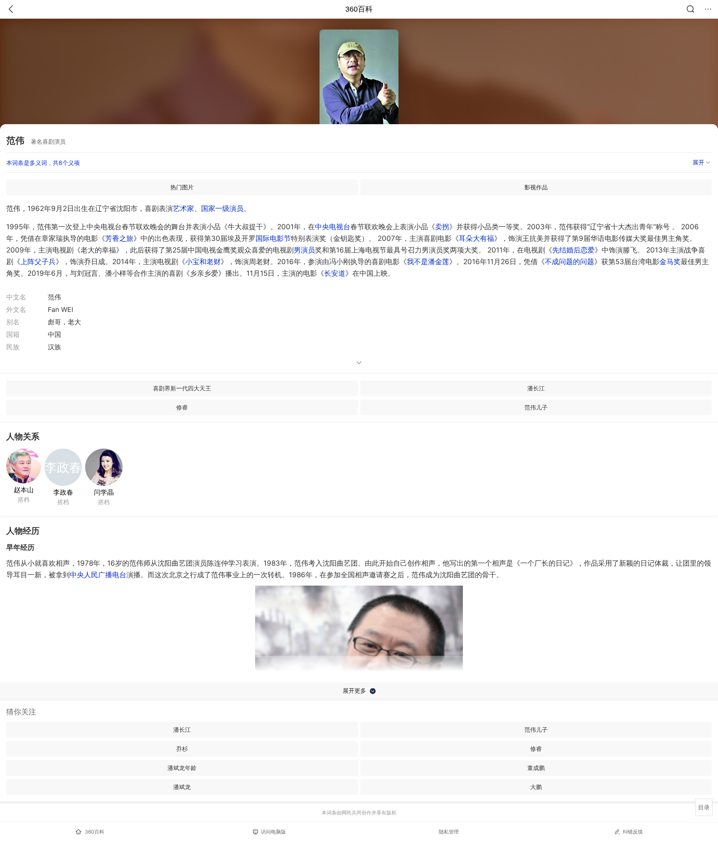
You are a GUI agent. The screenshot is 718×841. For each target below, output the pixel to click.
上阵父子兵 (38, 261)
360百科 (359, 9)
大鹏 (536, 786)
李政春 (63, 492)
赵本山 (24, 489)
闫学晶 (104, 492)
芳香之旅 (119, 238)
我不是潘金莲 (428, 261)
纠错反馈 (633, 832)
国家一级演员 (222, 208)
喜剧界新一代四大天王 (182, 388)
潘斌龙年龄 (182, 767)
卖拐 (442, 227)
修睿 (182, 407)
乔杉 (182, 748)
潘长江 (536, 388)
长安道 (334, 273)
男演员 (304, 250)
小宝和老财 (203, 261)
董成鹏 (536, 767)
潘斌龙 (182, 786)
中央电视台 (332, 227)
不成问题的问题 (569, 261)
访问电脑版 (273, 832)
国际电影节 (273, 238)
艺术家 (183, 208)
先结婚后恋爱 (573, 250)
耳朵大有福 (476, 238)
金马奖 (670, 261)
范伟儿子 (536, 407)
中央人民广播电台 (98, 575)
